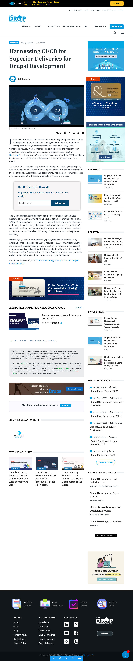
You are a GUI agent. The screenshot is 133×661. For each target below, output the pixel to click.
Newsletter (78, 10)
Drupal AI (116, 26)
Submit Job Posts (109, 10)
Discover (99, 26)
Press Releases (46, 643)
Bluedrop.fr (14, 155)
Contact (121, 10)
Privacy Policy (19, 643)
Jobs (85, 26)
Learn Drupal (70, 26)
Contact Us (104, 633)
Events (37, 26)
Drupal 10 (88, 655)
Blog (70, 10)
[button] (61, 133)
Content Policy (20, 635)
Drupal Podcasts (47, 639)
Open (15, 626)
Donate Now (117, 3)
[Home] (17, 18)
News (25, 26)
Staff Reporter (24, 79)
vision (22, 363)
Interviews (53, 26)
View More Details (50, 322)
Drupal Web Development (42, 340)
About (86, 10)
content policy (63, 368)
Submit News (96, 10)
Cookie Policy (19, 639)
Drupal (22, 340)
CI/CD (13, 340)
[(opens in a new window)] (16, 3)
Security (14, 43)
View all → (79, 307)
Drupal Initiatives (47, 635)
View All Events (105, 462)
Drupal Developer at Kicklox (105, 521)
